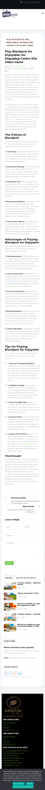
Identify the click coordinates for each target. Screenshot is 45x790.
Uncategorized (20, 66)
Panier (25, 2)
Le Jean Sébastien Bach (15, 751)
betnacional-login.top (28, 444)
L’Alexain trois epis (12, 763)
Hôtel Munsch (10, 761)
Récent (9, 578)
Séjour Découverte (26, 578)
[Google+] (15, 673)
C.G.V (5, 725)
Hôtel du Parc (10, 756)
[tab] (9, 578)
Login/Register (35, 2)
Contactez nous (9, 730)
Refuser (30, 783)
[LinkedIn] (20, 673)
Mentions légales (9, 723)
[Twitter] (10, 673)
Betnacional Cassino (12, 286)
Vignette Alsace (11, 765)
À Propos (6, 728)
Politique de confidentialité (23, 787)
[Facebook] (6, 673)
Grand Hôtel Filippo (13, 753)
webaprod (17, 68)
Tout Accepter (19, 783)
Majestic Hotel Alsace (13, 758)
